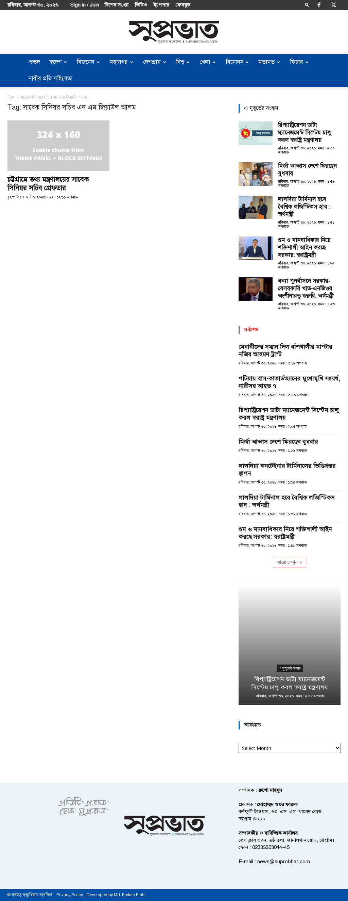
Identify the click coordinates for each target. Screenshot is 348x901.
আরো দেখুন (287, 562)
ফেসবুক (183, 5)
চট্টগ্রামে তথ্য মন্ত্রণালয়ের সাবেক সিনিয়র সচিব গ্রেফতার (48, 183)
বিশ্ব (180, 62)
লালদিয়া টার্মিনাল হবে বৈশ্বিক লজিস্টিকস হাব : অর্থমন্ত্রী (304, 207)
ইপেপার (161, 5)
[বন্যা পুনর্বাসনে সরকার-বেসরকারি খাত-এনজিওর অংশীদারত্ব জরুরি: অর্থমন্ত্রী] (256, 289)
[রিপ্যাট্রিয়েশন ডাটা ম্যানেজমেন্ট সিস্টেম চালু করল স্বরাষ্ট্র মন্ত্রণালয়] (256, 133)
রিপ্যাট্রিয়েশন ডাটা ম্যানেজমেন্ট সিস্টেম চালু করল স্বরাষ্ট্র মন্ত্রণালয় (304, 132)
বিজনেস (85, 62)
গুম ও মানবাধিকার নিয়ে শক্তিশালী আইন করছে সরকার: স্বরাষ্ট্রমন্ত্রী (304, 247)
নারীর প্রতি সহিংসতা (51, 78)
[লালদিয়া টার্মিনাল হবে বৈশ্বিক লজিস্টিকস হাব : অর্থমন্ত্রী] (256, 207)
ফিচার (296, 62)
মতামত (267, 62)
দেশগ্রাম (152, 62)
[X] (334, 5)
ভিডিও (141, 5)
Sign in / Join (84, 5)
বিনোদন (234, 62)
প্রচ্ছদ (34, 62)
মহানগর (119, 62)
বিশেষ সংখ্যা (116, 5)
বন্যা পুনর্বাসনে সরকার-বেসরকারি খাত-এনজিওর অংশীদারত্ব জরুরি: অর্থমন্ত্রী (306, 288)
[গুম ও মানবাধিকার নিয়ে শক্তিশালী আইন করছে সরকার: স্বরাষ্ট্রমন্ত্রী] (256, 248)
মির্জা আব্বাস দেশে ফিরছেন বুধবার (278, 441)
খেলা (204, 62)
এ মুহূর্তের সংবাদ (289, 668)
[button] (307, 4)
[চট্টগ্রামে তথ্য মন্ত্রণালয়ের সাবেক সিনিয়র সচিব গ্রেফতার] (58, 145)
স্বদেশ (56, 62)
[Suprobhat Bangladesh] (174, 32)
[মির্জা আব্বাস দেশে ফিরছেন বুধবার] (256, 174)
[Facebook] (319, 5)
